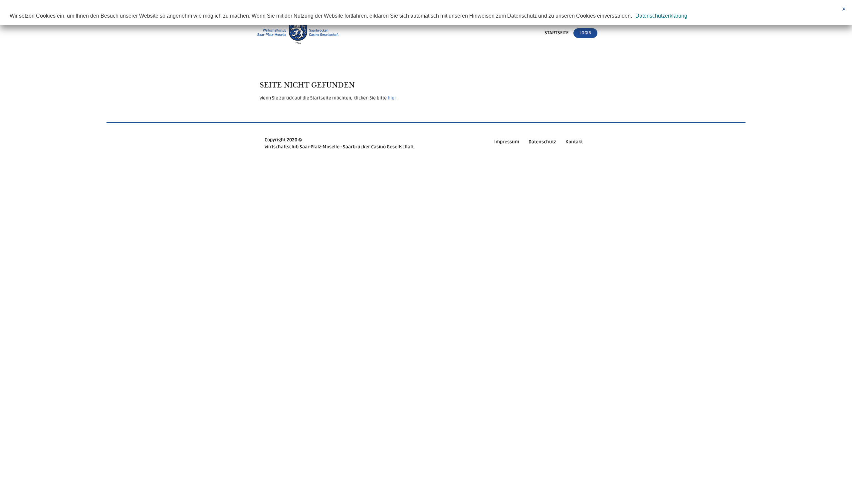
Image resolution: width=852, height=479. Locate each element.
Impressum (506, 142)
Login (585, 33)
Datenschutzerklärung (661, 16)
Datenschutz (542, 142)
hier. (393, 98)
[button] (634, 17)
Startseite (556, 33)
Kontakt (574, 142)
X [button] (843, 9)
